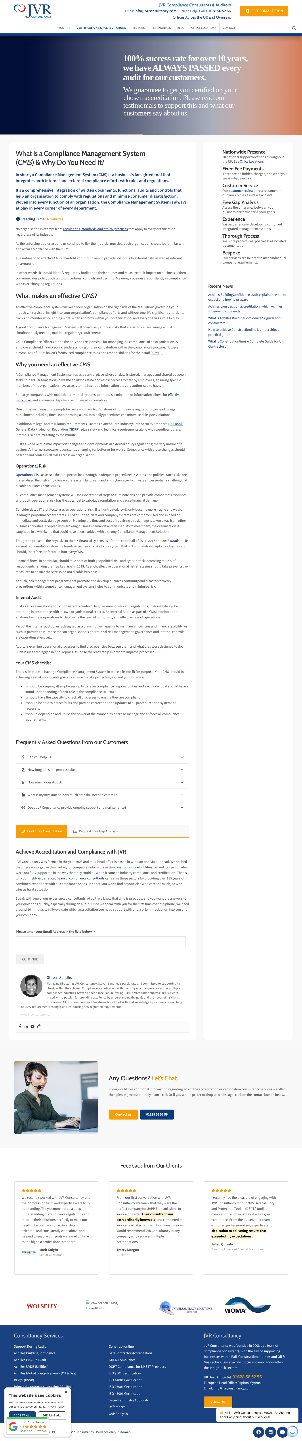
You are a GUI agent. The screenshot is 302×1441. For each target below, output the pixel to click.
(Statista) (176, 540)
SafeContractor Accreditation (130, 1353)
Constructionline (121, 1346)
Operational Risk (28, 474)
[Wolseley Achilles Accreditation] (48, 1306)
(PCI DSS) (175, 423)
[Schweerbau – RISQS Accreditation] (117, 1304)
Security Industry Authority (129, 1400)
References (117, 1406)
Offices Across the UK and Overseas (202, 17)
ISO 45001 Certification (126, 1393)
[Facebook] (20, 1026)
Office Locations (252, 161)
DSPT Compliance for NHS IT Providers (137, 1366)
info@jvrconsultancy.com (156, 11)
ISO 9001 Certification (125, 1373)
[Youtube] (32, 1026)
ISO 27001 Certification (126, 1386)
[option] (48, 1305)
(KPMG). (156, 352)
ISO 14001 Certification (126, 1380)
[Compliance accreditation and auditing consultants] (33, 11)
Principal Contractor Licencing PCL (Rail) (44, 1386)
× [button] (65, 1392)
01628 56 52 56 (218, 11)
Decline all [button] (52, 1415)
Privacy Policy (106, 1432)
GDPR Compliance (122, 1360)
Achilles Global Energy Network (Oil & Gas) (45, 1373)
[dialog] (37, 1412)
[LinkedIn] (270, 1432)
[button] (13, 1305)
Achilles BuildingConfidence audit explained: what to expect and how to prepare (247, 297)
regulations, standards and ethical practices (95, 229)
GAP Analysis (118, 1413)
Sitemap (124, 1432)
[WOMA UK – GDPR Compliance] (254, 1306)
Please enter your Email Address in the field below (56, 931)
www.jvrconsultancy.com (36, 1014)
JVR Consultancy (81, 1432)
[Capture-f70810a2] (185, 1308)
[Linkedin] (26, 1026)
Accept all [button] (22, 1415)
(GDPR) (74, 429)
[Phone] (39, 1026)
